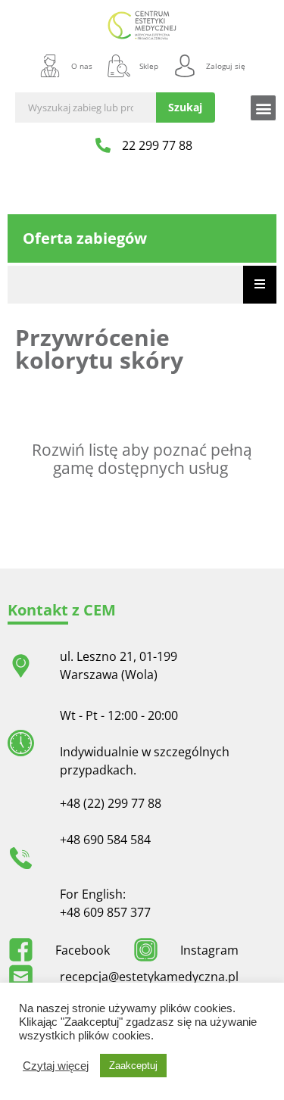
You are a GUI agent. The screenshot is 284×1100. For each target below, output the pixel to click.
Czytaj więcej (56, 1066)
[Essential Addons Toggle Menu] (259, 285)
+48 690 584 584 (105, 839)
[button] (263, 108)
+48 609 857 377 (105, 912)
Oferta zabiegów (85, 238)
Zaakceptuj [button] (133, 1065)
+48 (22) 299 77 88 (110, 803)
